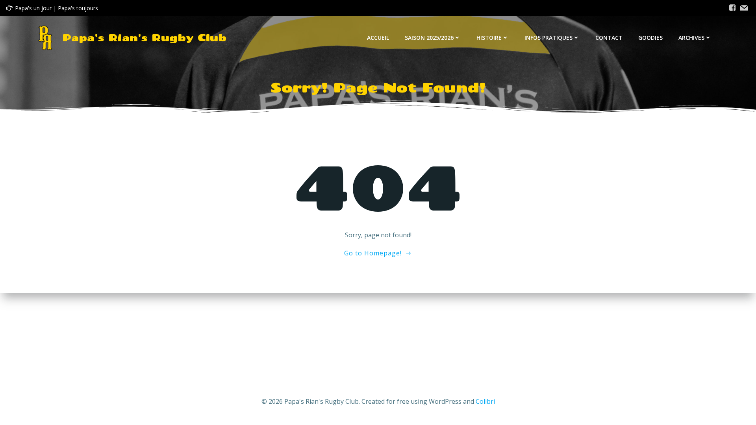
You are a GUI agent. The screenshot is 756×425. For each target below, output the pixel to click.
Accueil (378, 37)
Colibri (485, 401)
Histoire (489, 37)
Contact (609, 37)
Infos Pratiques (548, 37)
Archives (691, 37)
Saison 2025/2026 (429, 37)
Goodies (650, 37)
